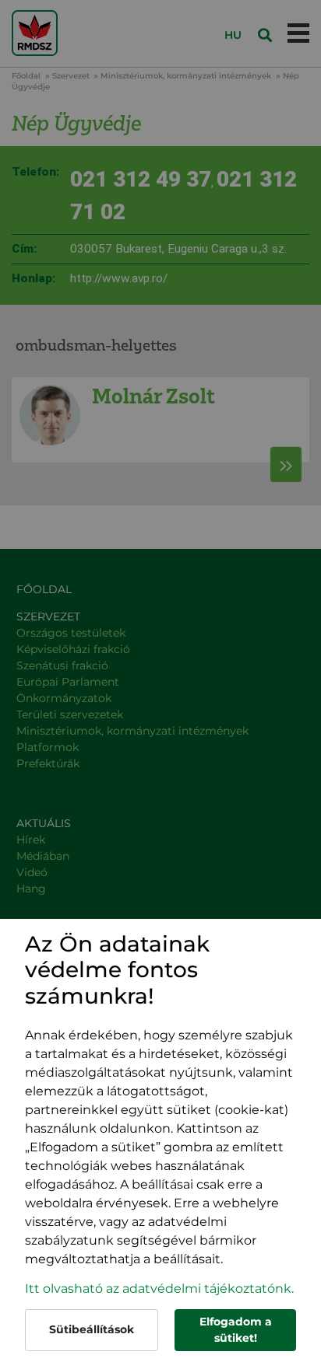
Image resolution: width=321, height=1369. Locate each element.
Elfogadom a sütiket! (235, 1330)
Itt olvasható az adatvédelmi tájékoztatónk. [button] (159, 1288)
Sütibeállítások (91, 1329)
